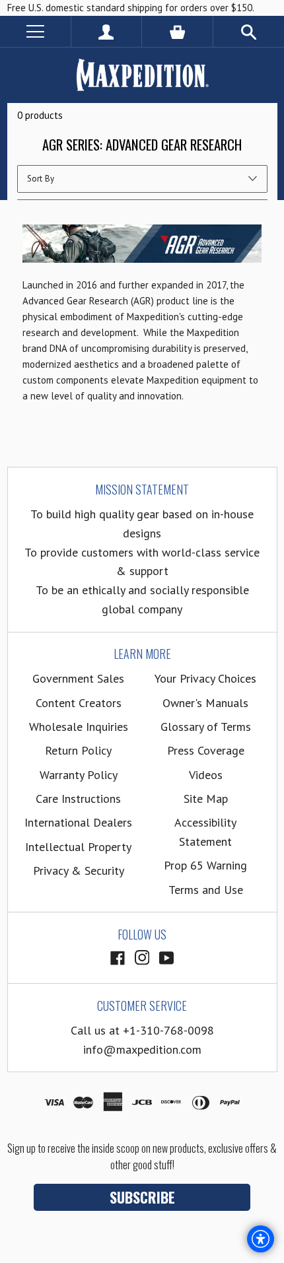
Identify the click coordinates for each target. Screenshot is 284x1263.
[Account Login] (106, 31)
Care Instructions (78, 798)
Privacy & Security (78, 870)
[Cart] (177, 31)
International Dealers (78, 822)
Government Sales (78, 678)
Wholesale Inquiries (78, 726)
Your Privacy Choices (205, 678)
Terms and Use (205, 889)
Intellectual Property (78, 846)
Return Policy (78, 750)
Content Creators (79, 702)
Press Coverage (205, 750)
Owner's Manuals (205, 702)
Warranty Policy (79, 774)
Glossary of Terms (205, 726)
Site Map (206, 798)
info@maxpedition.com (142, 1049)
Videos (206, 774)
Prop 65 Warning (205, 865)
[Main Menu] (35, 31)
